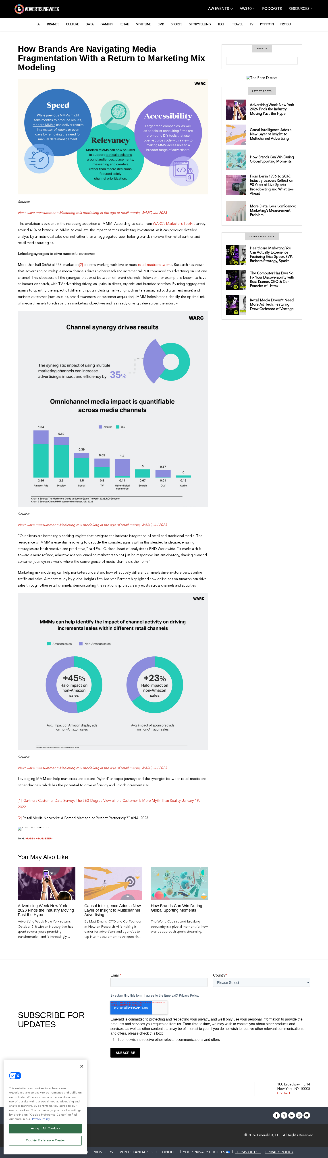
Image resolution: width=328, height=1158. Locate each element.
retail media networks (155, 265)
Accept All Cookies (45, 1128)
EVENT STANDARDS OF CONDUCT (148, 1152)
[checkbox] (210, 1039)
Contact (283, 1093)
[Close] (82, 1066)
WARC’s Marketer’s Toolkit (174, 224)
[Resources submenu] (312, 8)
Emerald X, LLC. (269, 1135)
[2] (81, 265)
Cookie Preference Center (45, 1140)
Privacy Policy (188, 995)
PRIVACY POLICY (279, 1152)
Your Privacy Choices (204, 1152)
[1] (20, 801)
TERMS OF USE (248, 1152)
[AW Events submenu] (231, 8)
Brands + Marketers (38, 838)
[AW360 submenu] (254, 8)
